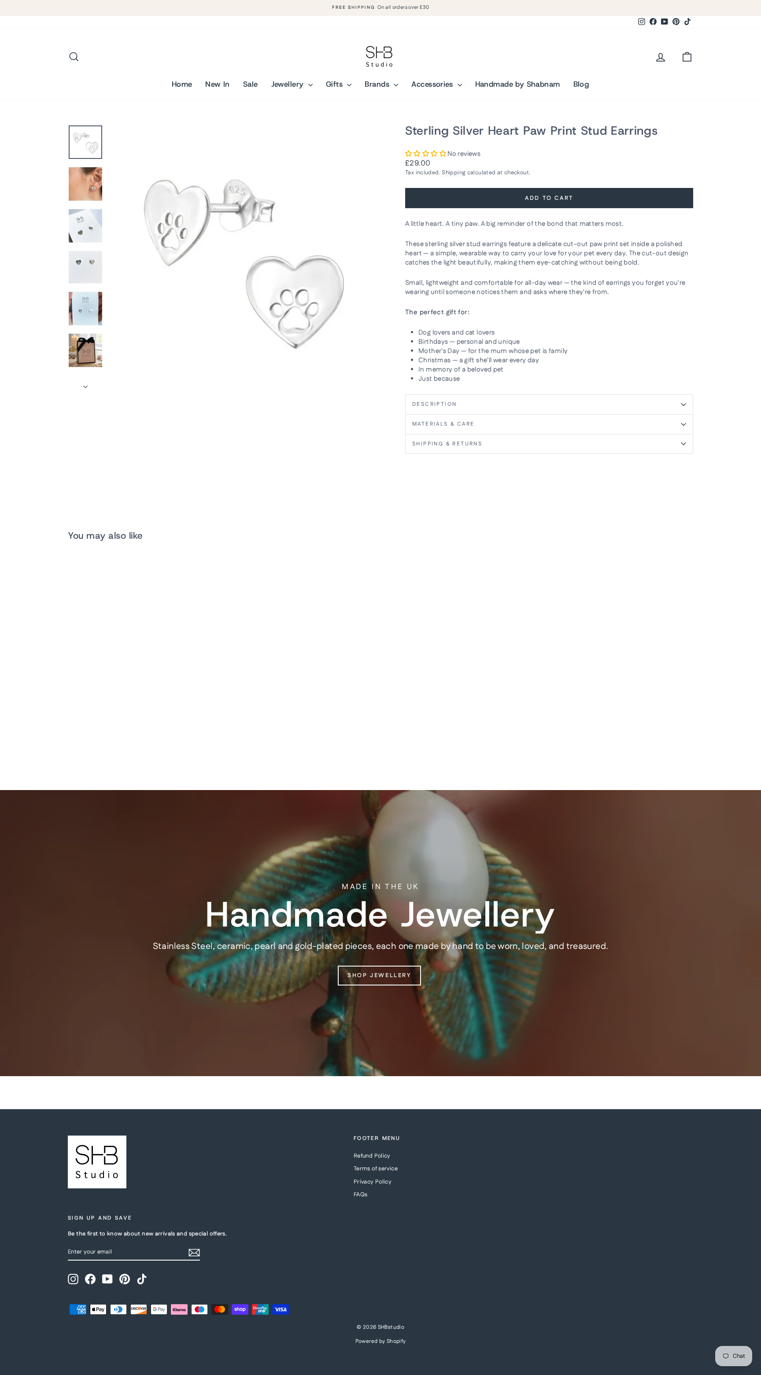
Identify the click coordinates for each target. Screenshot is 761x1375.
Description (434, 404)
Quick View (142, 703)
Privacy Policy (373, 1182)
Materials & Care (443, 424)
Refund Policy (372, 1156)
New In (217, 84)
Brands (378, 84)
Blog (581, 84)
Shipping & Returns (447, 444)
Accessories (433, 84)
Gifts (335, 84)
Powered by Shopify (380, 1341)
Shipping (453, 172)
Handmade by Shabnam (517, 84)
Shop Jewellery (379, 975)
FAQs (361, 1195)
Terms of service (376, 1169)
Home (182, 84)
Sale (250, 84)
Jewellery (288, 84)
